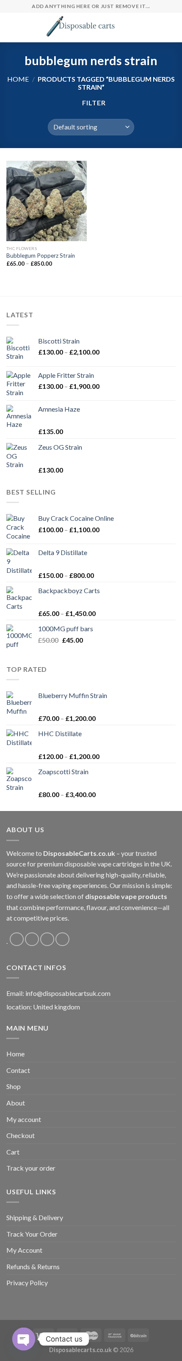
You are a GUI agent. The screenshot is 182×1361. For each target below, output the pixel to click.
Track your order (30, 1168)
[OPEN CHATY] (23, 1339)
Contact (18, 1070)
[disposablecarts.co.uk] (80, 27)
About (15, 1103)
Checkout (20, 1135)
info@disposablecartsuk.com (67, 993)
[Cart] (171, 27)
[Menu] (11, 27)
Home (18, 79)
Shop (13, 1086)
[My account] (157, 27)
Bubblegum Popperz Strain (40, 255)
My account (23, 1119)
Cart (12, 1152)
